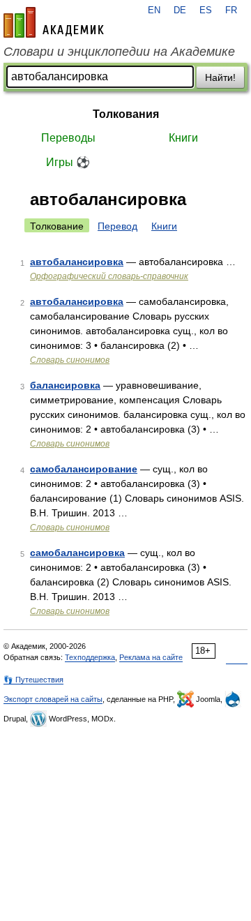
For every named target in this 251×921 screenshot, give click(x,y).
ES (205, 10)
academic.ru (53, 22)
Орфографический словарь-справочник (109, 276)
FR (231, 10)
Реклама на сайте (151, 657)
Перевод (117, 226)
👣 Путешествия (33, 679)
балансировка (65, 385)
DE (180, 10)
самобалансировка (77, 552)
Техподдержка (90, 657)
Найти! (220, 77)
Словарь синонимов (69, 360)
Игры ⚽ (68, 162)
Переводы (68, 138)
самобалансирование (83, 468)
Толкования (126, 114)
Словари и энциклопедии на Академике (119, 52)
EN (154, 10)
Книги (183, 138)
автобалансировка (76, 261)
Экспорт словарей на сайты (52, 699)
